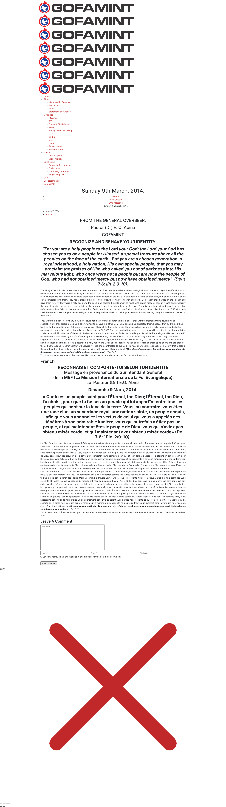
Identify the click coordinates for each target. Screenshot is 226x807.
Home (116, 196)
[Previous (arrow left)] (1, 806)
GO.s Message (116, 202)
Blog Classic (116, 199)
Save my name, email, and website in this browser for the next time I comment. (82, 556)
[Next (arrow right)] (4, 806)
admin (49, 214)
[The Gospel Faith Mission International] (86, 6)
